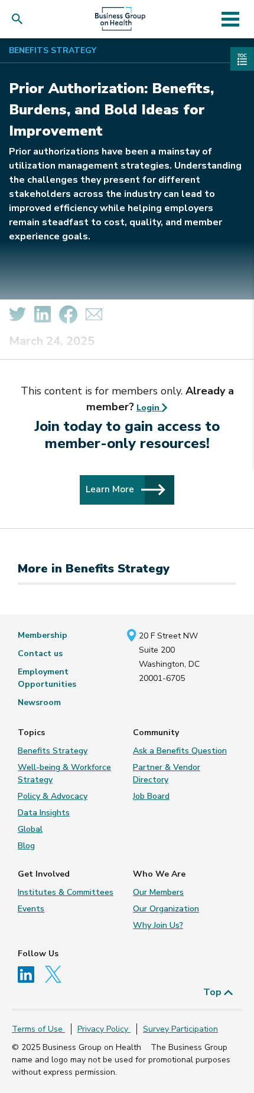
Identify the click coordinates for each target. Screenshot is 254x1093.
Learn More (111, 489)
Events (31, 908)
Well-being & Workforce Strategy (64, 773)
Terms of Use (38, 1029)
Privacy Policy (104, 1029)
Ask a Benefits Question (180, 750)
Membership (42, 635)
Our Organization (166, 908)
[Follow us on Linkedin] (30, 973)
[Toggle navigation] (230, 19)
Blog (26, 845)
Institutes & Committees (65, 892)
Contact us (40, 653)
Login (149, 407)
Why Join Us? (158, 925)
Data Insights (44, 812)
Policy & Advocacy (52, 796)
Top (213, 992)
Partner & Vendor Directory (166, 773)
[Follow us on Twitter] (56, 973)
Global (30, 829)
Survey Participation (180, 1029)
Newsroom (39, 702)
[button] (20, 19)
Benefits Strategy (52, 50)
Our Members (158, 892)
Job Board (151, 796)
